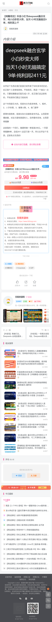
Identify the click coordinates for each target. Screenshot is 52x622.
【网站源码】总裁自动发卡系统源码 (20, 520)
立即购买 (26, 187)
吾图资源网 (13, 28)
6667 (19, 301)
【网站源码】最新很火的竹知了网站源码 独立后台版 (26, 554)
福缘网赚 (17, 577)
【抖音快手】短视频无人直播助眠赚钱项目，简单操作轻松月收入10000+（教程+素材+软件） (32, 353)
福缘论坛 (22, 579)
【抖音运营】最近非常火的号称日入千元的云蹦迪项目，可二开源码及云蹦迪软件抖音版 (32, 437)
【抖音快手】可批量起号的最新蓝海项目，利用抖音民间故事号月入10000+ (32, 415)
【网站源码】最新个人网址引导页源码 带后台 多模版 (26, 539)
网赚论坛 (36, 577)
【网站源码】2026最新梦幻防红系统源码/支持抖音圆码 (27, 563)
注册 (35, 475)
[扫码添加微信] (48, 600)
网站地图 (32, 579)
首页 (5, 10)
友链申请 (8, 577)
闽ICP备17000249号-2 (36, 583)
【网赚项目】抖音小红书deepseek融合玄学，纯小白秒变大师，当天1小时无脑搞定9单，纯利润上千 (25, 19)
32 (26, 301)
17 (31, 301)
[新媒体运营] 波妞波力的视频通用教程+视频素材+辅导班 (32, 383)
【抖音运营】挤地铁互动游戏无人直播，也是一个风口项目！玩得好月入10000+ (31, 406)
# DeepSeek (21, 268)
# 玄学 (31, 268)
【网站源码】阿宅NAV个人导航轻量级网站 (22, 529)
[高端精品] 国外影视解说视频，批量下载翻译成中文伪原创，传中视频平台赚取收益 (32, 448)
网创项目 (21, 264)
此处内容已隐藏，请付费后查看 (27, 144)
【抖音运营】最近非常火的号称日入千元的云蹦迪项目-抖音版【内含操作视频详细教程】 (32, 395)
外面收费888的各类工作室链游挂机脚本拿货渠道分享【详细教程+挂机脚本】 (32, 373)
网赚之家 (27, 577)
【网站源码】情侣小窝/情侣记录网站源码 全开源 (25, 525)
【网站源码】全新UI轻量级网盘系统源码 (22, 515)
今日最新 (6, 500)
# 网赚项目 (8, 268)
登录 (20, 475)
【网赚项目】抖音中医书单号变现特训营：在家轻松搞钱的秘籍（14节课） (32, 425)
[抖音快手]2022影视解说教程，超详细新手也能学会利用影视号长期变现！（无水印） (32, 364)
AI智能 (10, 10)
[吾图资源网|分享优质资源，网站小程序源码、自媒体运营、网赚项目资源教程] (26, 3)
